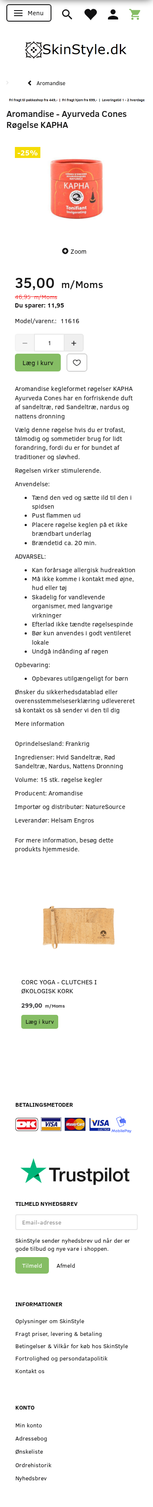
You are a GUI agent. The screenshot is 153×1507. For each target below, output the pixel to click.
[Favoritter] (90, 13)
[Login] (113, 13)
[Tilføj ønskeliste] (77, 362)
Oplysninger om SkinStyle (49, 1321)
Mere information (40, 723)
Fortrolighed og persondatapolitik (61, 1358)
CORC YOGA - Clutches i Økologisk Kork (59, 986)
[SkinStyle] (76, 48)
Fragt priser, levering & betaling (58, 1334)
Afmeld (66, 1265)
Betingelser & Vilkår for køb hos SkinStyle (71, 1346)
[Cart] (135, 13)
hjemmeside (60, 849)
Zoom (79, 251)
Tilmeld (32, 1265)
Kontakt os (30, 1371)
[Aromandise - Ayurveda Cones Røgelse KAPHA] (76, 189)
